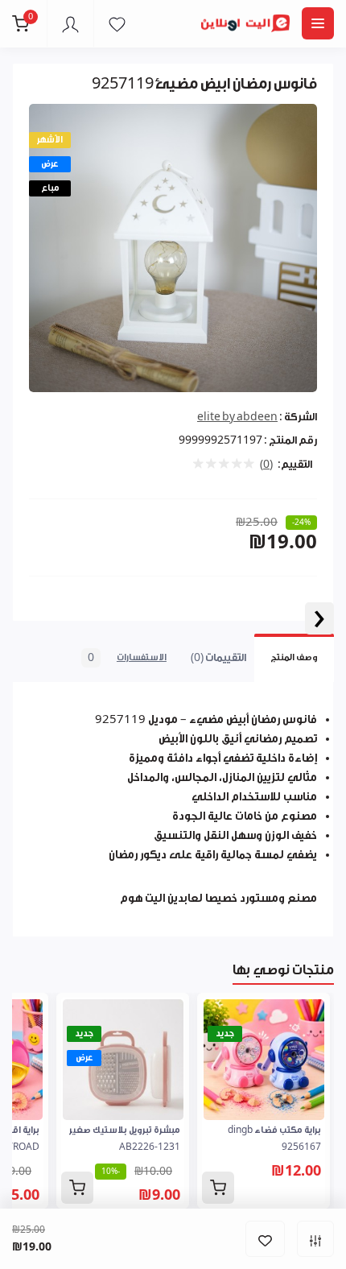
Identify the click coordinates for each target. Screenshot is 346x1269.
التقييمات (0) (218, 657)
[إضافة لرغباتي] (265, 1239)
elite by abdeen (237, 417)
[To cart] (218, 1188)
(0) (266, 464)
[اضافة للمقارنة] (315, 1239)
